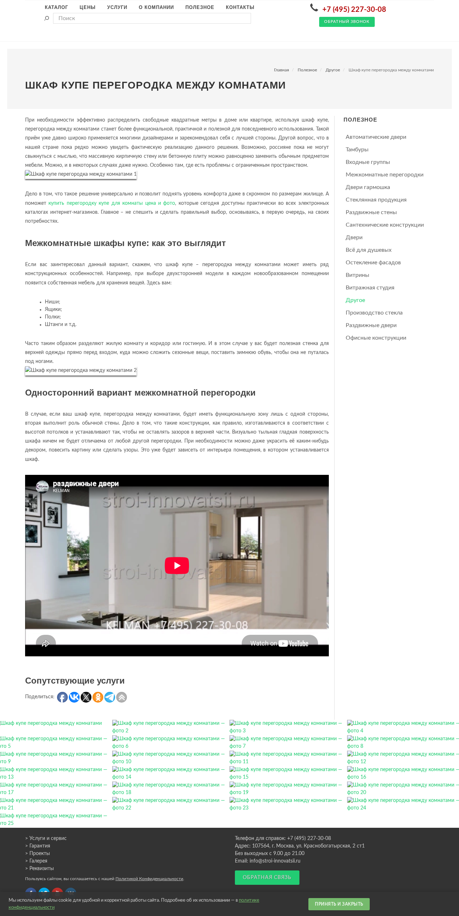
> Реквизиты (39, 868)
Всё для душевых (369, 250)
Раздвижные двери (371, 325)
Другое (333, 70)
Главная (281, 70)
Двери (354, 237)
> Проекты (37, 853)
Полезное (307, 70)
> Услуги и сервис (46, 838)
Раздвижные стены (371, 212)
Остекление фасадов (373, 262)
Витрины (357, 275)
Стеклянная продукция (376, 200)
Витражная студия (370, 288)
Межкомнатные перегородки (384, 175)
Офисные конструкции (376, 338)
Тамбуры (357, 149)
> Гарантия (37, 846)
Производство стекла (374, 313)
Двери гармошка (368, 187)
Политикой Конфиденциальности (149, 879)
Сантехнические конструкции (385, 225)
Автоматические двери (376, 137)
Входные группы (368, 162)
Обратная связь (267, 877)
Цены (88, 7)
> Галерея (36, 861)
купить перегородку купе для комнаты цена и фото (111, 203)
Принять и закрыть (339, 904)
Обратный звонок (347, 22)
